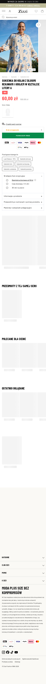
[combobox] (23, 17)
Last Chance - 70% (10, 159)
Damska (5, 77)
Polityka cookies (7, 662)
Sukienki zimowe (25, 159)
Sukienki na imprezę (23, 164)
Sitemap (17, 662)
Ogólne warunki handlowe (30, 659)
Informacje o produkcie (13, 196)
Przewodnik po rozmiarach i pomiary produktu (22, 202)
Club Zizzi (5, 565)
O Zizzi (4, 580)
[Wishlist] (38, 24)
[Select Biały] (8, 112)
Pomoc (4, 573)
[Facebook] (7, 652)
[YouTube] (16, 652)
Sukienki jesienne (26, 169)
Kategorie (5, 557)
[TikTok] (12, 652)
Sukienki (14, 77)
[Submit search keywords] (3, 17)
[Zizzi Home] (23, 11)
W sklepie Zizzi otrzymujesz (14, 176)
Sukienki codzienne (10, 169)
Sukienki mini (24, 77)
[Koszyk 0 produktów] (42, 11)
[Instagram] (3, 652)
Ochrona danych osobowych (11, 659)
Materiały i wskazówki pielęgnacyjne (18, 208)
